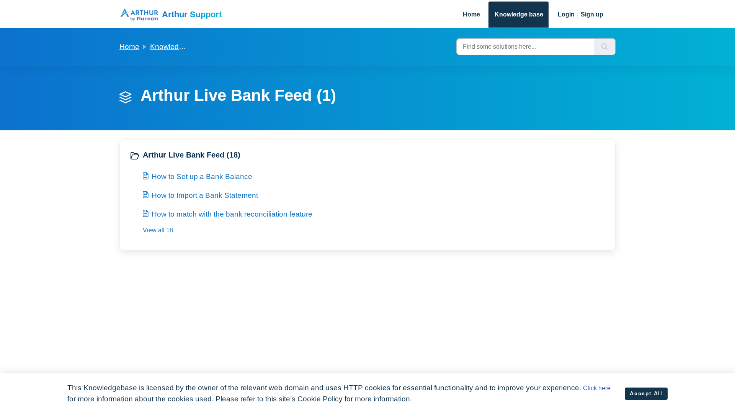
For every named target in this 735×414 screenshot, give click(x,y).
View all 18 (158, 230)
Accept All (646, 393)
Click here (597, 388)
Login (566, 14)
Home (471, 14)
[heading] (246, 155)
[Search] (605, 46)
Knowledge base (519, 14)
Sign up (592, 14)
